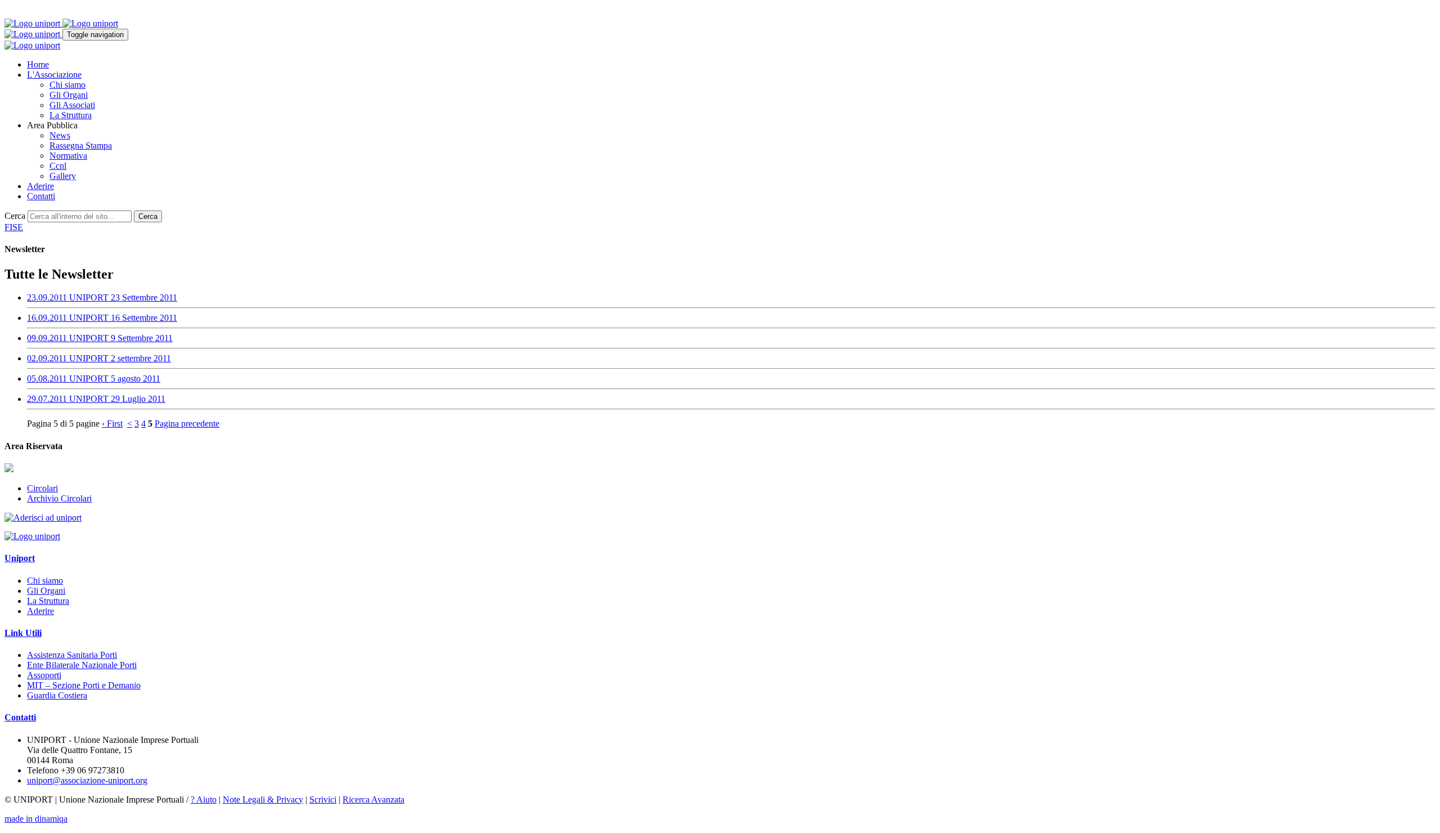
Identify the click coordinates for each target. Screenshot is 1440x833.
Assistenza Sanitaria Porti (72, 655)
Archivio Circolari (59, 498)
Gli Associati (72, 105)
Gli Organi (69, 95)
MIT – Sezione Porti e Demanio (84, 685)
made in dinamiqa (36, 818)
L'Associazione (54, 74)
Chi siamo (68, 84)
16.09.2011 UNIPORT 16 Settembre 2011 (102, 318)
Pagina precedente (187, 423)
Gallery (63, 176)
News (60, 135)
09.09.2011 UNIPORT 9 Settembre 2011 (100, 338)
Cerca (14, 216)
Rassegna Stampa (81, 145)
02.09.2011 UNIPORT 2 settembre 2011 (99, 358)
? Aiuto (204, 799)
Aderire (40, 186)
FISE (13, 227)
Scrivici (322, 799)
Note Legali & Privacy (263, 799)
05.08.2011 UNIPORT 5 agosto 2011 (93, 378)
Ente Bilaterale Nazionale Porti (82, 665)
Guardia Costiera (57, 695)
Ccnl (58, 166)
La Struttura (71, 115)
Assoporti (44, 675)
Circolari (42, 488)
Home (38, 64)
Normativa (68, 155)
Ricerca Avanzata (373, 799)
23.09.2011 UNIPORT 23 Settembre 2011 (102, 297)
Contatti (41, 196)
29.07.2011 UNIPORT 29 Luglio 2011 (96, 399)
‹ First (112, 423)
